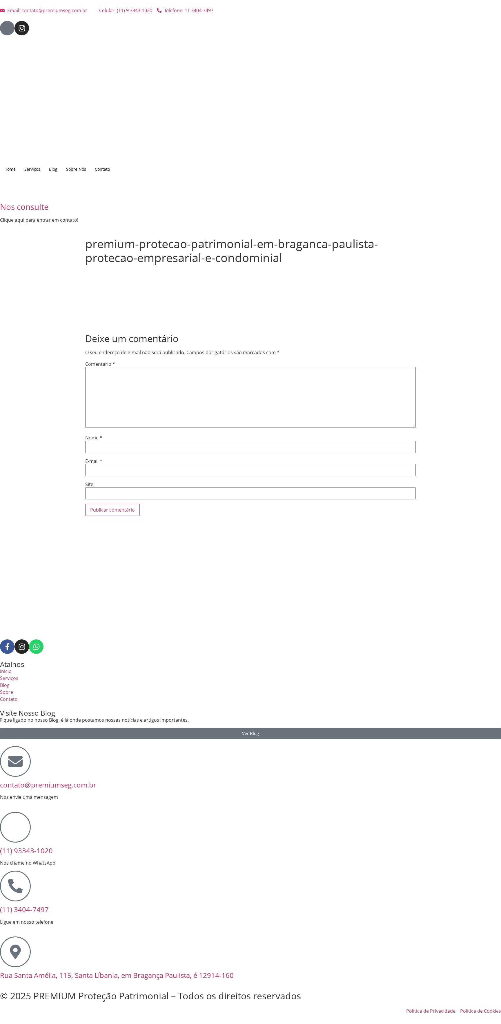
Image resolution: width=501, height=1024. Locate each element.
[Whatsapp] (36, 646)
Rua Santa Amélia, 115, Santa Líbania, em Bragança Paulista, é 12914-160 (117, 975)
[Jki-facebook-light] (7, 28)
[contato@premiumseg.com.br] (15, 761)
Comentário (100, 364)
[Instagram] (21, 28)
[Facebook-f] (7, 646)
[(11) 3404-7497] (15, 886)
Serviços (32, 169)
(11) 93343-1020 (26, 850)
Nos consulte (24, 206)
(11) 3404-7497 (24, 909)
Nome (93, 437)
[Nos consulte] (7, 190)
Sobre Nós (76, 169)
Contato (102, 169)
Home (10, 169)
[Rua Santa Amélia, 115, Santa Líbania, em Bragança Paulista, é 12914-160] (15, 951)
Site (89, 484)
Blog (53, 169)
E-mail (93, 461)
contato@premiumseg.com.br (48, 785)
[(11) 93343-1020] (15, 827)
